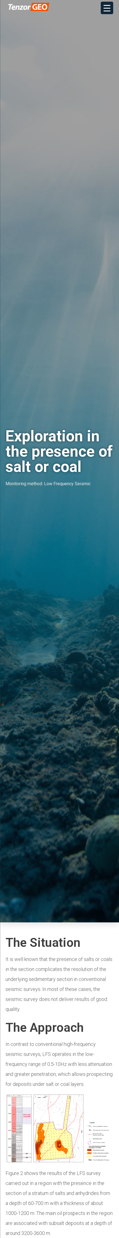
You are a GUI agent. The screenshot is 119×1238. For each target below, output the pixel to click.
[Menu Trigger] (107, 8)
